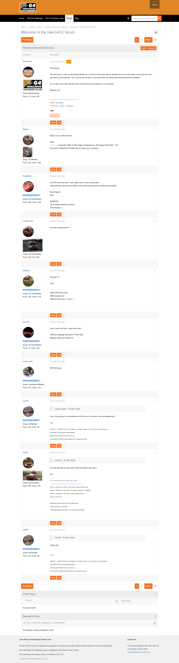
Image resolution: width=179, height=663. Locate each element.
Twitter (61, 106)
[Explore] (128, 18)
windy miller (28, 361)
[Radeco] (28, 140)
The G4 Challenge (34, 18)
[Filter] (116, 601)
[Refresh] (154, 623)
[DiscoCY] (28, 332)
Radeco (26, 129)
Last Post (126, 601)
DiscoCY (26, 322)
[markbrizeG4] (28, 232)
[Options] (154, 61)
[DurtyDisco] (28, 186)
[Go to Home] (27, 7)
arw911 (25, 401)
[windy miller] (28, 372)
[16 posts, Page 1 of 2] (155, 40)
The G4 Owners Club (54, 18)
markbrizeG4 (28, 221)
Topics (29, 601)
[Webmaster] (28, 72)
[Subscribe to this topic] (156, 32)
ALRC (62, 654)
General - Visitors (35, 27)
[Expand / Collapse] (155, 594)
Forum (69, 18)
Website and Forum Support (56, 27)
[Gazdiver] (28, 281)
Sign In (155, 5)
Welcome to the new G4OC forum (83, 27)
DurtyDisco (27, 176)
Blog (77, 18)
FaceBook (54, 106)
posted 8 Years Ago (57, 62)
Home (21, 18)
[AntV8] (28, 463)
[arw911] (28, 411)
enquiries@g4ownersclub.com (139, 652)
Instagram (70, 106)
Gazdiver (26, 271)
